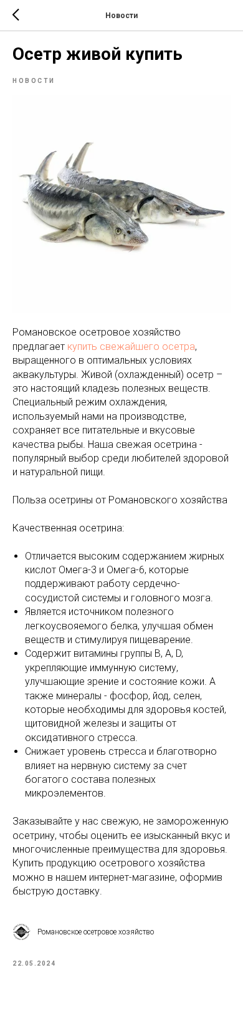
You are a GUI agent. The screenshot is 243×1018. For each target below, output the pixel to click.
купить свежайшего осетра (131, 346)
